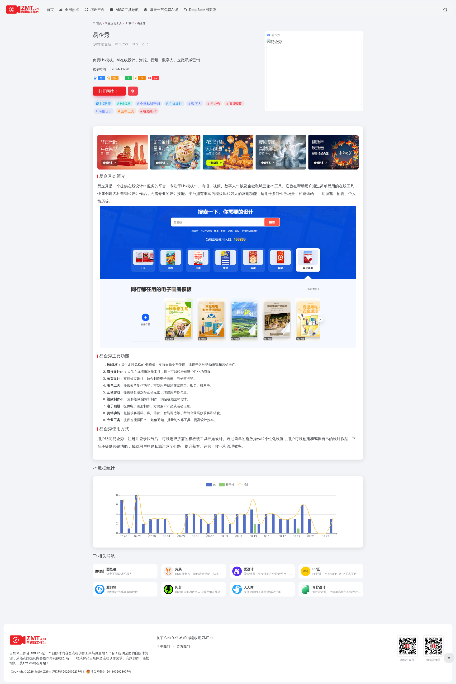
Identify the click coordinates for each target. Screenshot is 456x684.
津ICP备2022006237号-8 (68, 671)
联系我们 (183, 646)
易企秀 (105, 176)
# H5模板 (124, 103)
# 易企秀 (213, 103)
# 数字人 (194, 103)
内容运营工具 (113, 23)
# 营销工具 (126, 111)
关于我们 (163, 646)
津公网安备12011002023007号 (110, 671)
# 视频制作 (148, 111)
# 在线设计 (174, 103)
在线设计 (135, 186)
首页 (50, 9)
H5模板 (187, 186)
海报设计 (113, 371)
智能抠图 (136, 419)
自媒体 (57, 652)
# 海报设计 (104, 111)
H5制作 (129, 23)
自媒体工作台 (43, 671)
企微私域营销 (258, 186)
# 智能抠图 (234, 103)
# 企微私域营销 (148, 103)
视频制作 (113, 399)
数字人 (230, 186)
